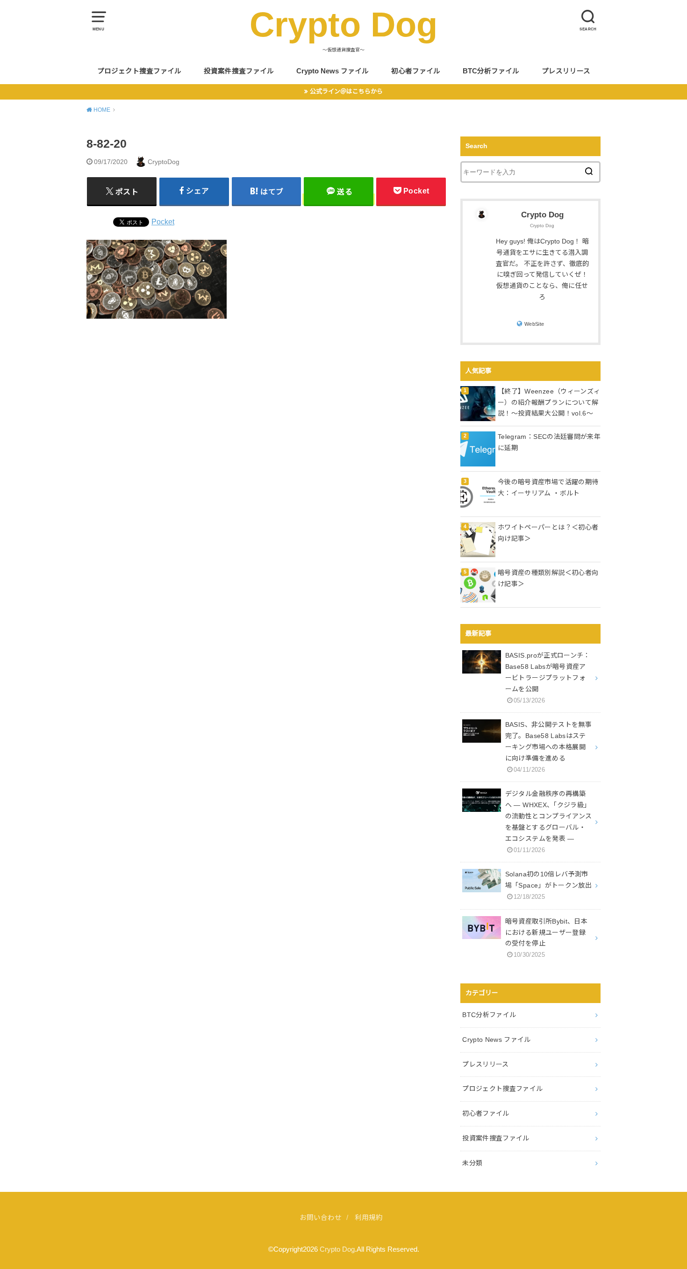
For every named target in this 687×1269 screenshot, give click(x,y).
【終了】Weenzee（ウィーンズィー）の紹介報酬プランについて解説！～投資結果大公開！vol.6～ (549, 402)
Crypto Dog (343, 24)
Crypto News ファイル (332, 71)
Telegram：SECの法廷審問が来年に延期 (549, 442)
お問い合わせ (321, 1217)
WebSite (534, 324)
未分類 (472, 1163)
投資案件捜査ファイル (239, 71)
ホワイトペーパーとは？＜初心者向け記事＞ (548, 532)
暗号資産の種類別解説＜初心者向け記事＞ (548, 578)
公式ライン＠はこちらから (346, 91)
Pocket (162, 221)
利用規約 (369, 1217)
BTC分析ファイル (491, 71)
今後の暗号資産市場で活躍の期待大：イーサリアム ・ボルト (548, 487)
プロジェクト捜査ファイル (139, 71)
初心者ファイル (415, 71)
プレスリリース (566, 71)
